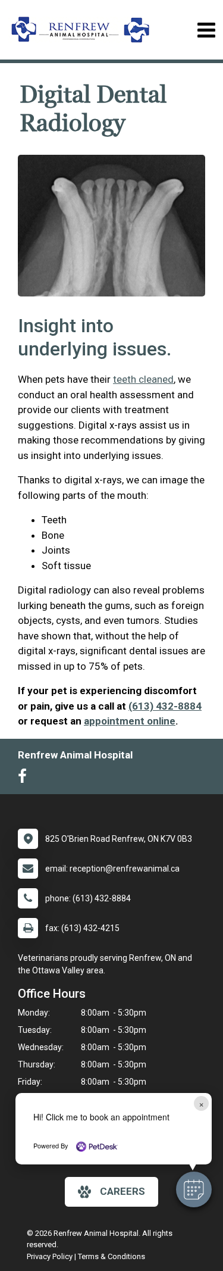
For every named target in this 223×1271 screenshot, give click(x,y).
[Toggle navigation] (206, 30)
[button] (194, 1189)
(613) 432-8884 (165, 706)
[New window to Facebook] (25, 778)
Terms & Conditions (111, 1256)
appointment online (129, 721)
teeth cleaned (143, 379)
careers (122, 1191)
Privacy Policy (50, 1256)
